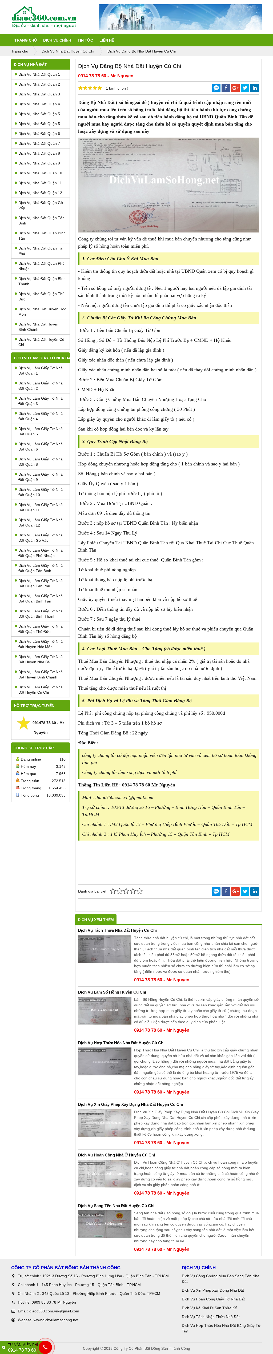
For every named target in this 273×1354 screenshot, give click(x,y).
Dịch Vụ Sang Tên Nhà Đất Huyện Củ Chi (116, 1205)
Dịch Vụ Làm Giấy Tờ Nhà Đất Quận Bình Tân (40, 598)
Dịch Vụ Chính (57, 40)
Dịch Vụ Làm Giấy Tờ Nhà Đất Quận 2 (40, 386)
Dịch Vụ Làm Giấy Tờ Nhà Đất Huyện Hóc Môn (40, 644)
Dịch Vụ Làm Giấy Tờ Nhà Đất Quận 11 (40, 507)
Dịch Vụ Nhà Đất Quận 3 (39, 94)
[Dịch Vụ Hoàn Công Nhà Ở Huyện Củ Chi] (104, 1174)
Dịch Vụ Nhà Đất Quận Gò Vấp (40, 205)
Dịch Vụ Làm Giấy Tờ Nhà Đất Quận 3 (40, 401)
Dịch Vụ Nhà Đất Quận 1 (39, 74)
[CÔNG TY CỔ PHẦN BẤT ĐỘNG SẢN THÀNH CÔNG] (55, 17)
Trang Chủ (25, 40)
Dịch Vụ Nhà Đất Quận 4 (39, 104)
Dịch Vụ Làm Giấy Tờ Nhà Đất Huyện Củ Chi (40, 689)
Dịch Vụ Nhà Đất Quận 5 (39, 114)
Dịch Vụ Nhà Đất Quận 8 (39, 153)
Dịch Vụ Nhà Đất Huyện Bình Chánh (38, 327)
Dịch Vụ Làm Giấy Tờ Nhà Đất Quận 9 (40, 477)
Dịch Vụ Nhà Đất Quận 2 (39, 84)
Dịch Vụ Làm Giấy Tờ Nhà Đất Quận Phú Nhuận (40, 553)
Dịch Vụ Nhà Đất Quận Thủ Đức (41, 296)
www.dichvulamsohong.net (56, 1320)
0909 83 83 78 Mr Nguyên (54, 1302)
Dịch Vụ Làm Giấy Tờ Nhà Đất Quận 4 (40, 416)
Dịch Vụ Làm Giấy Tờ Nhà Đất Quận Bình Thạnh (40, 613)
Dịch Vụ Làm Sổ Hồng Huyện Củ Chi (112, 992)
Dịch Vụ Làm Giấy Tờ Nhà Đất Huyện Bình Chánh (40, 674)
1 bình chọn (116, 88)
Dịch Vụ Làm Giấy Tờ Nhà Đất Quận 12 (40, 522)
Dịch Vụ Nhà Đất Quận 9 (39, 163)
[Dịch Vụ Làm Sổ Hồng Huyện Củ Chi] (104, 1011)
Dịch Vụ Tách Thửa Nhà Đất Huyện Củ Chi (117, 930)
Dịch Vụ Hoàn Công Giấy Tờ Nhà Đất (213, 1299)
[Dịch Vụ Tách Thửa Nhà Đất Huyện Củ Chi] (104, 949)
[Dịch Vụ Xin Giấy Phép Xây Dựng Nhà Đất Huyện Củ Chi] (104, 1123)
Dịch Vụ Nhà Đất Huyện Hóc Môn (42, 311)
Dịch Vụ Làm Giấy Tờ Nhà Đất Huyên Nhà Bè (40, 659)
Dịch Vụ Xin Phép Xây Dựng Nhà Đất (213, 1290)
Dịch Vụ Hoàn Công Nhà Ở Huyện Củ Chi (116, 1155)
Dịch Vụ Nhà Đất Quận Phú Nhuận (41, 266)
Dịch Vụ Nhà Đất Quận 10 (40, 173)
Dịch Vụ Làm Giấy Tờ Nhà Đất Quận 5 (40, 431)
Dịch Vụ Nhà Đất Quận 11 (40, 183)
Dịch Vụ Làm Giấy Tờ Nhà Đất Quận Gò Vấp (40, 538)
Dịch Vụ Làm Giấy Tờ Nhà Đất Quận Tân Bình (40, 568)
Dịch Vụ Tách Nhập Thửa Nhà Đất (211, 1317)
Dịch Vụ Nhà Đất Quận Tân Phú (41, 251)
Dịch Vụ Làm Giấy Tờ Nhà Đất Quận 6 (40, 446)
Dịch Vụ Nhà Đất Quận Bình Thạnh (42, 281)
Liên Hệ (106, 40)
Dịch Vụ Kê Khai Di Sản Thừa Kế (209, 1308)
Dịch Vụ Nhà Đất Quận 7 (39, 143)
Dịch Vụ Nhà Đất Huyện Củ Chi (41, 342)
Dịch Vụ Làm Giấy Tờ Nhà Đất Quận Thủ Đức (40, 629)
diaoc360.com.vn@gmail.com (54, 1311)
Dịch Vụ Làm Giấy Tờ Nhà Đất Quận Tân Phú (40, 583)
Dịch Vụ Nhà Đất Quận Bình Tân (42, 235)
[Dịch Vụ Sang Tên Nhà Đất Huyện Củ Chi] (104, 1224)
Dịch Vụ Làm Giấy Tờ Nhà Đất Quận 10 (40, 492)
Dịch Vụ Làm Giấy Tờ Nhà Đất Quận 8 (40, 462)
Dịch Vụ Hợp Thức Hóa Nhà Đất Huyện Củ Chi (121, 1042)
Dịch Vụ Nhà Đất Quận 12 (40, 193)
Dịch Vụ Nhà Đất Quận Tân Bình (41, 220)
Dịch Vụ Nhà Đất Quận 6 (39, 133)
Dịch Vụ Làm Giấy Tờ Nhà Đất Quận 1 (40, 370)
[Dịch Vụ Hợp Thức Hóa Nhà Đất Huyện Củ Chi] (104, 1061)
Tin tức (85, 40)
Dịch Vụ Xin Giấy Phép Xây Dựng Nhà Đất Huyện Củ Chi (130, 1104)
